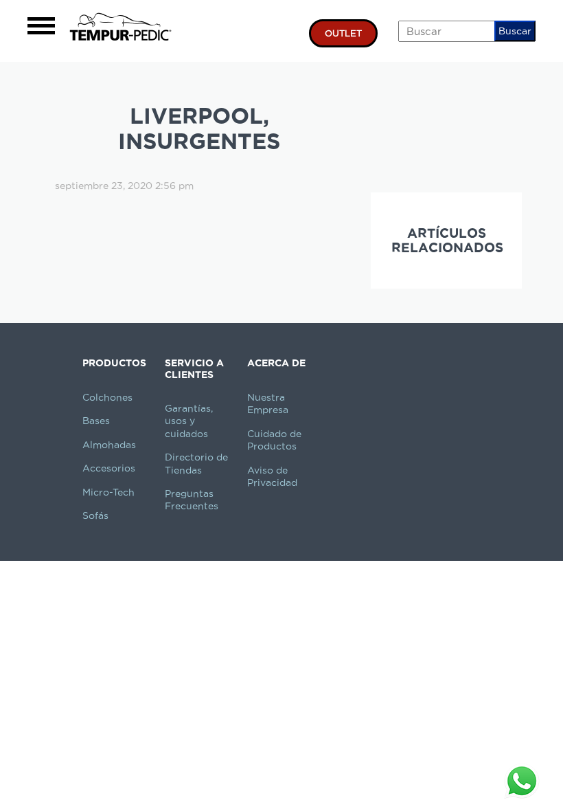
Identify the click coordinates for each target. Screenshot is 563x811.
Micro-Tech (108, 492)
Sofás (95, 515)
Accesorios (108, 468)
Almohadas (109, 444)
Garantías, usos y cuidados (189, 421)
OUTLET (343, 33)
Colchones (107, 397)
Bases (96, 420)
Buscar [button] (514, 30)
